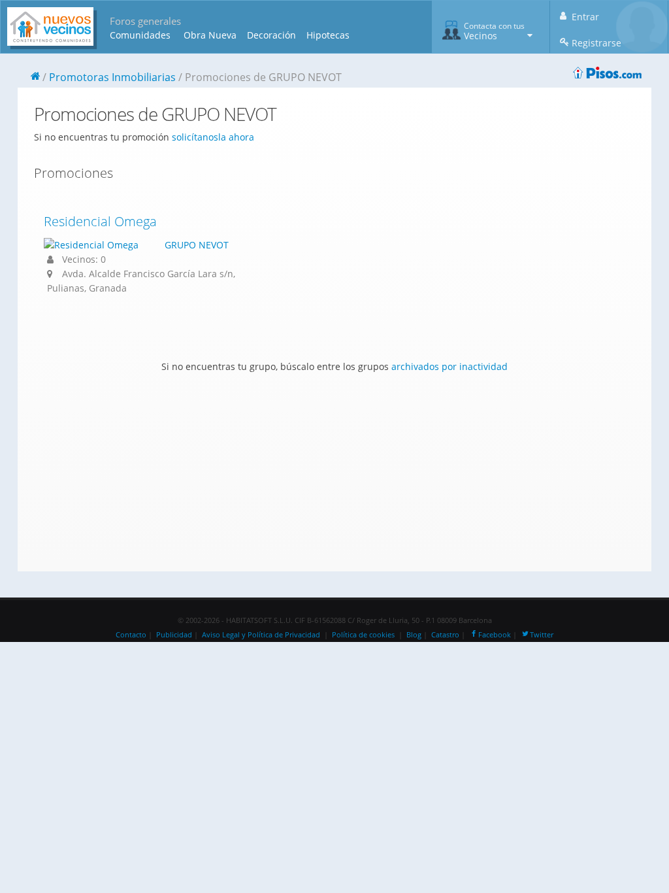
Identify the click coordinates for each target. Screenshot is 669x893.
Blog (413, 634)
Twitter (541, 634)
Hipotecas (328, 35)
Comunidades (140, 35)
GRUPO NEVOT (197, 245)
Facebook (494, 634)
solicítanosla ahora (213, 137)
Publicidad (174, 634)
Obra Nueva (210, 35)
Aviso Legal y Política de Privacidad (261, 634)
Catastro (445, 634)
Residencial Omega (100, 221)
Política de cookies (363, 634)
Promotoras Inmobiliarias (112, 77)
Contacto (131, 634)
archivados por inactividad (449, 366)
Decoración (271, 35)
